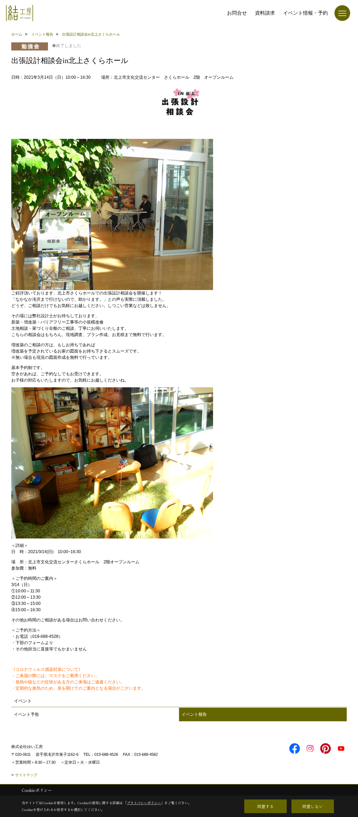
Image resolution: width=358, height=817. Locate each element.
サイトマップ (26, 775)
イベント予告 (26, 714)
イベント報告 (194, 714)
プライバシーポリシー (144, 802)
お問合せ (237, 13)
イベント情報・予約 (305, 13)
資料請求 (265, 13)
